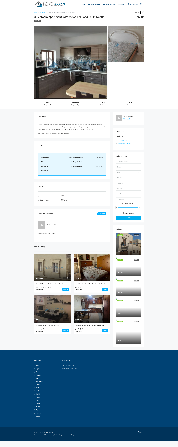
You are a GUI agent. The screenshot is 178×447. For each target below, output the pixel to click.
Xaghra (38, 369)
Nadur (37, 365)
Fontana (38, 413)
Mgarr (37, 410)
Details (65, 289)
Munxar (38, 406)
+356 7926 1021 (133, 4)
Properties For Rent (109, 4)
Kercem (38, 403)
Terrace (65, 200)
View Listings (101, 213)
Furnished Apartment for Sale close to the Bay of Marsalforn (95, 284)
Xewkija (38, 394)
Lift (64, 196)
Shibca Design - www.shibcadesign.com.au (67, 435)
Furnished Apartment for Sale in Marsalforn (89, 325)
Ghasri (38, 416)
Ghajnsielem (39, 381)
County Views (44, 200)
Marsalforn (39, 372)
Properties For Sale (94, 4)
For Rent (37, 20)
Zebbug (38, 400)
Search (128, 218)
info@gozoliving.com (124, 143)
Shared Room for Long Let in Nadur (47, 325)
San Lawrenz (39, 391)
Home (83, 4)
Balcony (42, 196)
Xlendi (38, 397)
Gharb (37, 387)
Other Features (129, 213)
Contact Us (121, 4)
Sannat (38, 384)
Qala (37, 378)
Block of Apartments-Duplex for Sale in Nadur (51, 284)
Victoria (38, 375)
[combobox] (128, 167)
